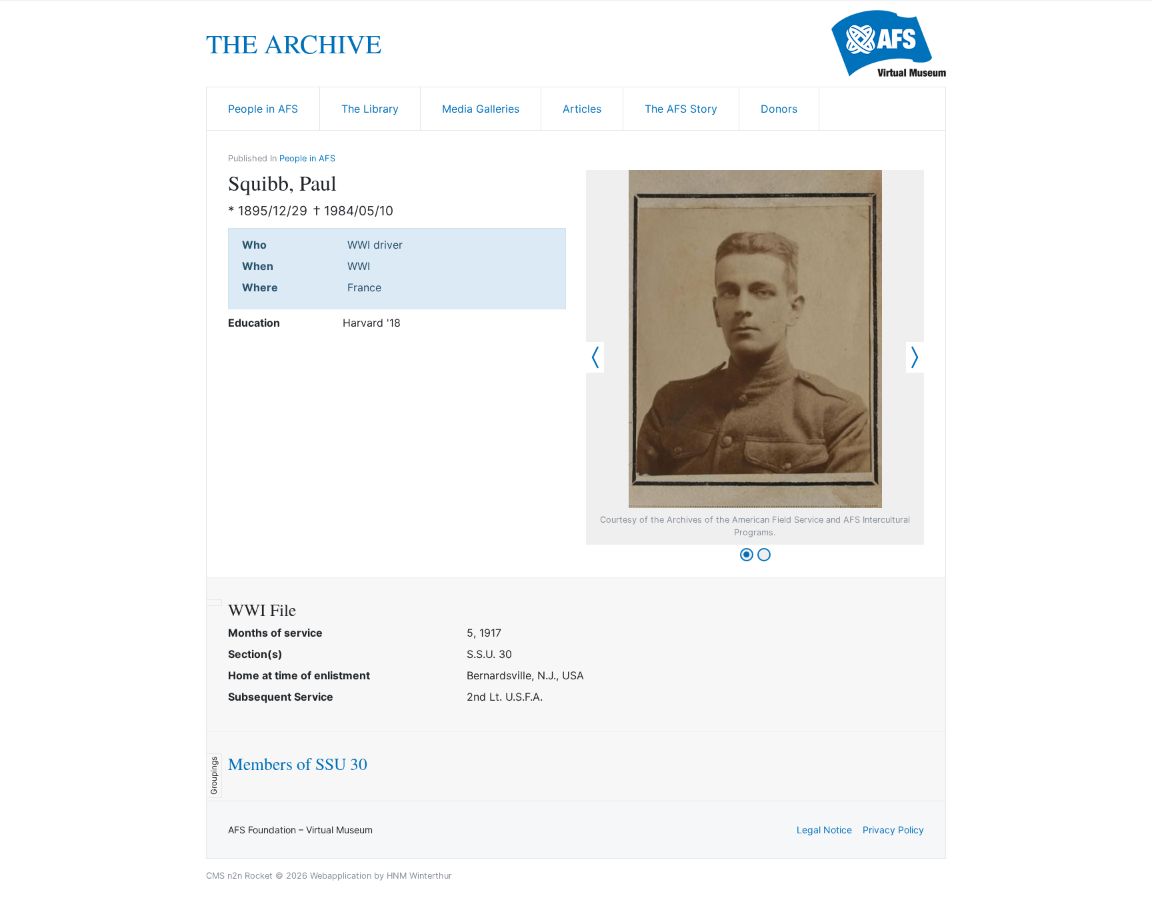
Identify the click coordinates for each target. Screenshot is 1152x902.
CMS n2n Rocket (239, 876)
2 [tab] (764, 554)
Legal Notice (824, 829)
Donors (779, 108)
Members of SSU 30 (297, 763)
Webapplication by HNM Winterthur (381, 876)
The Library (370, 108)
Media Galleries (480, 108)
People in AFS (263, 108)
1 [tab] (746, 554)
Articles (582, 108)
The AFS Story (681, 108)
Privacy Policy (893, 829)
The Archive (293, 43)
